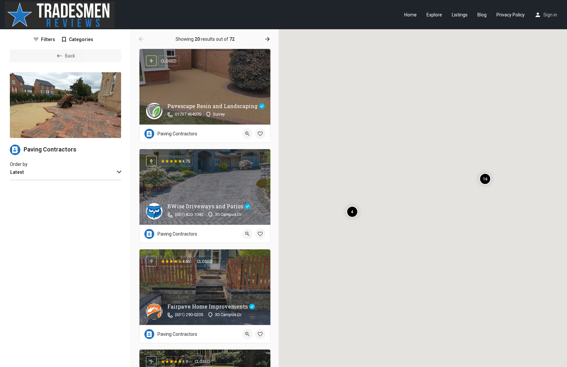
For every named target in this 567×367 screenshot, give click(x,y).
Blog (482, 14)
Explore (434, 14)
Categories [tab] (81, 39)
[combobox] (65, 172)
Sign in (550, 14)
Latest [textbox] (17, 172)
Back (70, 55)
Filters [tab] (48, 39)
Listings (460, 14)
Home (410, 14)
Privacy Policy (510, 14)
